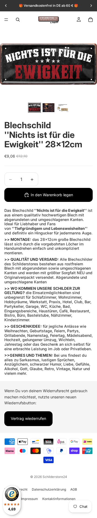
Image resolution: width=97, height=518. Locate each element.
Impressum (29, 499)
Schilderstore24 (55, 477)
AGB (73, 489)
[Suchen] (18, 20)
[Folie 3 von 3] (62, 107)
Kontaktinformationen (58, 499)
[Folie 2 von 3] (48, 107)
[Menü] (6, 19)
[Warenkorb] (90, 20)
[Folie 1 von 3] (34, 107)
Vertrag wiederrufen (28, 418)
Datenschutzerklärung (49, 489)
